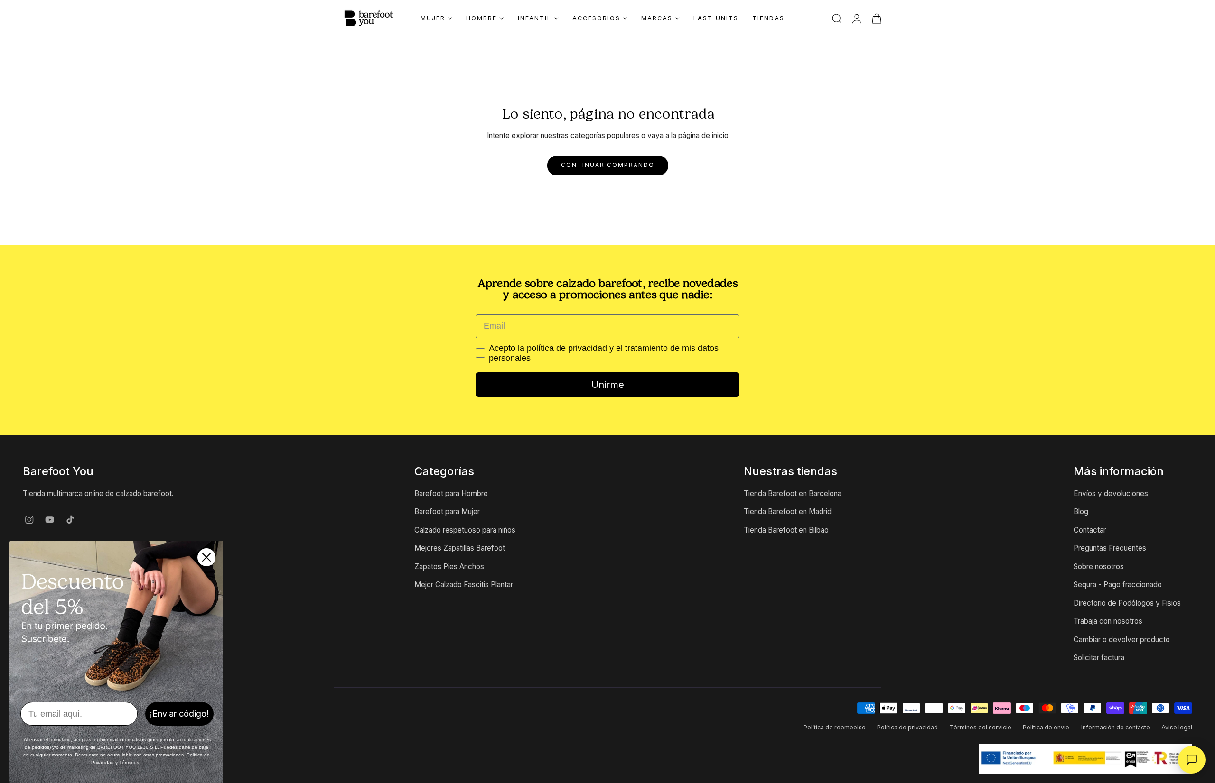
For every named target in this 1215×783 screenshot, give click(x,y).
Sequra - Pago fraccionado (1118, 584)
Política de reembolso (835, 727)
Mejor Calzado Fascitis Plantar (463, 584)
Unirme (607, 384)
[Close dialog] (206, 557)
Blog (1081, 511)
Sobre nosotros (1099, 566)
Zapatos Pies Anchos (449, 566)
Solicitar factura (1099, 657)
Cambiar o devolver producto (1122, 639)
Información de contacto (1115, 727)
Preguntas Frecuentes (1110, 548)
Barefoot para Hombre (451, 493)
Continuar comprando (607, 165)
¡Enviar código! (179, 714)
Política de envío (1046, 727)
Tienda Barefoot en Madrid (788, 511)
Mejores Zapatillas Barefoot (459, 548)
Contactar (1090, 529)
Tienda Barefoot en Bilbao (786, 529)
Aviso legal (1176, 727)
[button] (837, 19)
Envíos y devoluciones (1111, 493)
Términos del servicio (980, 727)
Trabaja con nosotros (1108, 621)
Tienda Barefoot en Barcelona (792, 493)
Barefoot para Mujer (447, 511)
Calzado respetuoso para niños (464, 529)
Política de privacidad (907, 727)
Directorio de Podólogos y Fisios (1127, 603)
